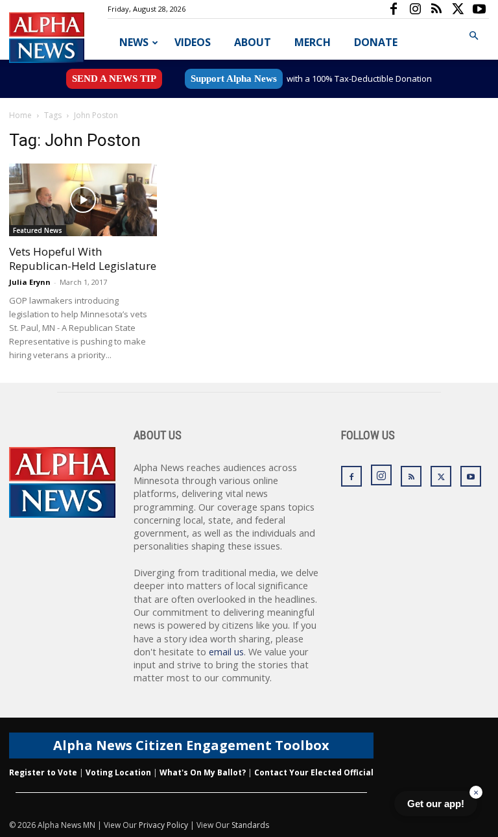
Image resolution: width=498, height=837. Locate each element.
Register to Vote (43, 772)
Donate (375, 42)
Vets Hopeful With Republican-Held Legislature (82, 258)
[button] (473, 36)
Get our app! (435, 803)
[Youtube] (479, 9)
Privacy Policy (163, 825)
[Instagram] (415, 9)
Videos (192, 42)
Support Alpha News (234, 78)
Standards (250, 825)
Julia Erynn (30, 282)
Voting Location (118, 772)
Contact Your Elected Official (314, 772)
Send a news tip (114, 78)
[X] (458, 9)
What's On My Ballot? (203, 772)
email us (226, 652)
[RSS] (436, 9)
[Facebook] (393, 9)
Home (20, 115)
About (252, 42)
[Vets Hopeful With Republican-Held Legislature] (83, 200)
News (133, 42)
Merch (312, 42)
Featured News (37, 230)
